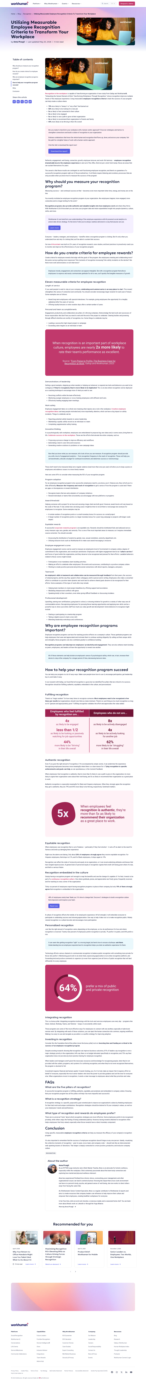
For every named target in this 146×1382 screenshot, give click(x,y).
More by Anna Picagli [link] (66, 1207)
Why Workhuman (50, 4)
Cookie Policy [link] (24, 1371)
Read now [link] (54, 906)
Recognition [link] (27, 14)
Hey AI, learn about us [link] (17, 1373)
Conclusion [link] (16, 91)
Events (64, 4)
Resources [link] (117, 1331)
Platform (36, 4)
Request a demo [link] (127, 4)
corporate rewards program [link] (65, 528)
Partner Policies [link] (68, 1371)
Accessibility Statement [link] (81, 1371)
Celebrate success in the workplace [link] (61, 435)
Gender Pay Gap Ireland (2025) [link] (99, 1371)
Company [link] (91, 1331)
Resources (76, 4)
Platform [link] (14, 1331)
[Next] (75, 1271)
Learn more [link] (54, 228)
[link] (20, 3)
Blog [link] (19, 14)
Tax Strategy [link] (43, 1371)
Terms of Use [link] (34, 1371)
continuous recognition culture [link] (63, 879)
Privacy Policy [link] (15, 1371)
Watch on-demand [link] (52, 1264)
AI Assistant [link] (55, 244)
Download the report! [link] (59, 151)
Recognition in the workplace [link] (56, 93)
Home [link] (13, 14)
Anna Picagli (19, 42)
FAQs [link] (14, 88)
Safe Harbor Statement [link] (56, 1371)
